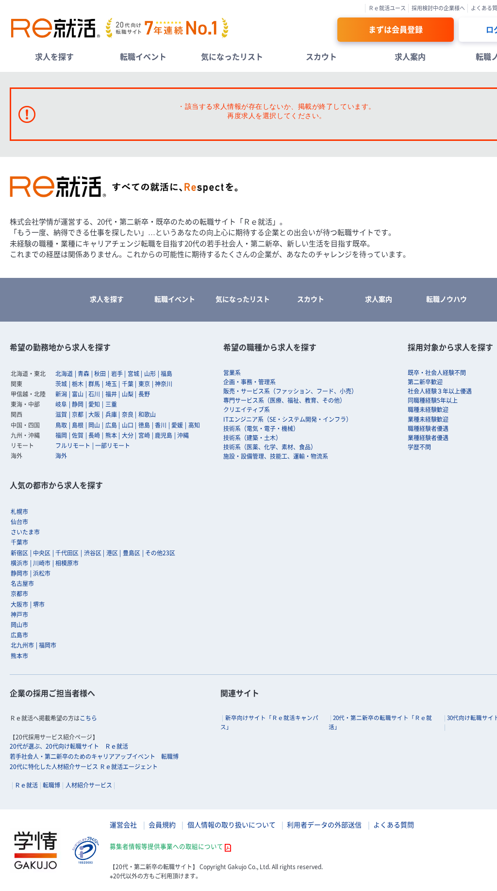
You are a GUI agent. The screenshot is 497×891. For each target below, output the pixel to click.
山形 (150, 373)
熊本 (111, 435)
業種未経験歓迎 (428, 419)
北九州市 (22, 645)
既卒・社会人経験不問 (437, 372)
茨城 (61, 383)
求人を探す (54, 56)
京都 (77, 414)
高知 (194, 425)
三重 (111, 404)
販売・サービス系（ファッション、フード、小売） (290, 391)
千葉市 (19, 542)
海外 (61, 455)
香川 (160, 425)
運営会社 (123, 824)
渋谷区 (92, 552)
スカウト (321, 56)
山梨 (127, 394)
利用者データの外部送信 (324, 824)
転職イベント (143, 56)
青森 (83, 373)
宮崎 (144, 435)
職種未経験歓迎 (428, 409)
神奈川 (163, 383)
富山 (77, 394)
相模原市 (67, 563)
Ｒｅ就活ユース (387, 8)
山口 (127, 425)
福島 (166, 373)
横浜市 (19, 563)
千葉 (127, 383)
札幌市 (19, 511)
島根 (77, 425)
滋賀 (61, 414)
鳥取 (61, 425)
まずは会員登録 (395, 29)
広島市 (19, 635)
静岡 (77, 404)
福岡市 (47, 645)
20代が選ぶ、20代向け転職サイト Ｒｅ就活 (69, 746)
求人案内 (410, 56)
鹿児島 (163, 435)
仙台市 (19, 521)
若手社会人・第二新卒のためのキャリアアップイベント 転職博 (94, 756)
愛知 (94, 404)
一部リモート (112, 445)
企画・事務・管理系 (249, 381)
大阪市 (19, 604)
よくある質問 (393, 824)
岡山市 (19, 624)
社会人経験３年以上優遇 (440, 391)
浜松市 (41, 573)
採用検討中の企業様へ (438, 8)
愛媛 (177, 425)
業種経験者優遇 (428, 437)
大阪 (94, 414)
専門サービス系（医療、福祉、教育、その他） (284, 400)
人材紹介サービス (89, 785)
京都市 (19, 593)
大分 (127, 435)
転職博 (51, 785)
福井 (111, 394)
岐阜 (61, 404)
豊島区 (131, 552)
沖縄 (183, 435)
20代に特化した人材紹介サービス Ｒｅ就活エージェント (84, 766)
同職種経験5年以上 (433, 400)
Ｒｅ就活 (26, 785)
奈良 (127, 414)
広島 (111, 425)
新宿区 (19, 552)
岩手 (117, 373)
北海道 (64, 373)
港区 (112, 552)
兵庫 (111, 414)
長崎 (94, 435)
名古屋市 (22, 583)
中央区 (41, 552)
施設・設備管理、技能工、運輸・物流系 (275, 456)
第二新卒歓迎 (425, 381)
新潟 (61, 394)
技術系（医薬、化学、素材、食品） (269, 447)
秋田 (100, 373)
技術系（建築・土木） (252, 437)
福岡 (61, 435)
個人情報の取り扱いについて (231, 824)
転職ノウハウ (446, 299)
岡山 (94, 425)
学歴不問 (419, 447)
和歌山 (147, 414)
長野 (144, 394)
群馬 (94, 383)
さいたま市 (25, 532)
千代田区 (67, 552)
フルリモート (72, 445)
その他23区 (160, 552)
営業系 (232, 372)
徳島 (144, 425)
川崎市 (41, 563)
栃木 (77, 383)
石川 (94, 394)
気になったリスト (232, 56)
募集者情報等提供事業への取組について (166, 846)
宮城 (133, 373)
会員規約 (162, 824)
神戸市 (19, 614)
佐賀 (77, 435)
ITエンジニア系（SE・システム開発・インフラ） (287, 419)
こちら (88, 718)
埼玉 (111, 383)
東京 (144, 383)
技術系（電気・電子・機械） (261, 428)
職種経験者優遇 (428, 428)
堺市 (39, 604)
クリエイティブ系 (246, 409)
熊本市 (19, 655)
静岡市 (19, 573)
